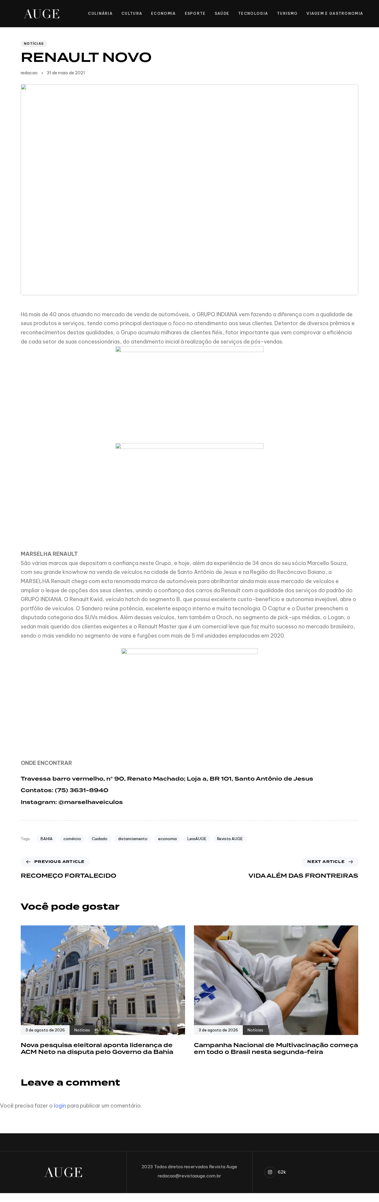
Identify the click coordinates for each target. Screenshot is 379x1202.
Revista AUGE (230, 838)
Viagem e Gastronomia (334, 13)
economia (167, 838)
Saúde (222, 13)
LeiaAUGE (196, 838)
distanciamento (132, 838)
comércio (72, 838)
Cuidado (99, 838)
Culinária (100, 13)
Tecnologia (253, 13)
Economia (163, 13)
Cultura (131, 13)
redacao (29, 73)
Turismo (287, 13)
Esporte (195, 13)
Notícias (34, 43)
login (60, 1105)
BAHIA (47, 838)
